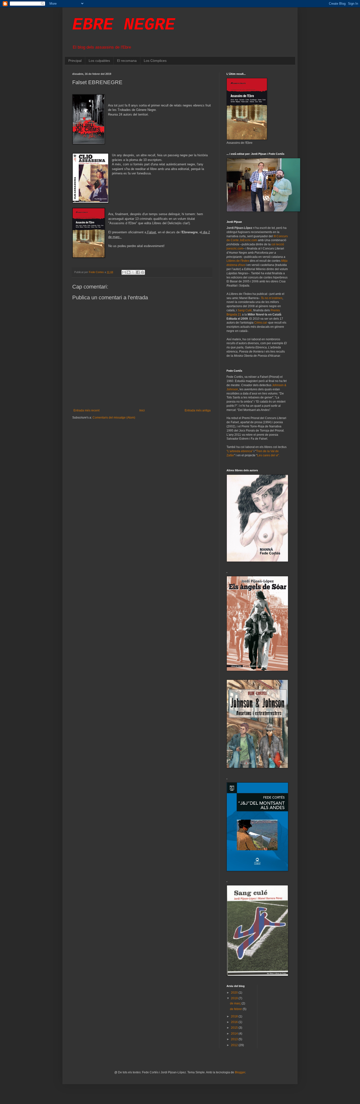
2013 (235, 1039)
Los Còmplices (155, 61)
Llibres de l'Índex (238, 261)
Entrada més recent (86, 410)
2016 (235, 1022)
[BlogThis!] (128, 272)
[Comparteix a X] (133, 272)
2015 (235, 1027)
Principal (75, 61)
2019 (235, 998)
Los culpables (99, 61)
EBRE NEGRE (123, 25)
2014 (235, 1033)
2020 (235, 992)
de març (235, 1003)
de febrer (236, 1009)
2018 (235, 1016)
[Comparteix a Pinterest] (142, 272)
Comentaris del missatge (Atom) (114, 417)
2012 (235, 1045)
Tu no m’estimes (271, 298)
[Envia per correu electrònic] (123, 272)
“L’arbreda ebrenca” (240, 451)
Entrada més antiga (198, 410)
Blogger (240, 1072)
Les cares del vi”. (268, 455)
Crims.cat (260, 322)
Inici (142, 410)
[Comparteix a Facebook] (137, 272)
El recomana (127, 61)
